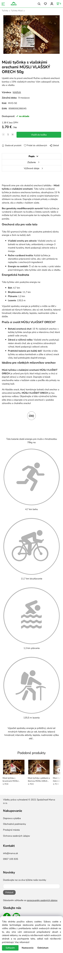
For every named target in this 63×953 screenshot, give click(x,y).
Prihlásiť (9, 892)
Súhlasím (10, 947)
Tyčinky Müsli (17, 10)
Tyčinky (5, 10)
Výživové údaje (31, 168)
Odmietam (42, 947)
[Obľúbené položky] (45, 4)
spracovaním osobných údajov (42, 900)
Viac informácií (22, 942)
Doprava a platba (12, 818)
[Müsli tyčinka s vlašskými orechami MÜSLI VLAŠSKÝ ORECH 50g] (31, 34)
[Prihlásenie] (51, 4)
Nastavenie (27, 947)
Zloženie (31, 162)
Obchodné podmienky (14, 824)
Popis (32, 156)
